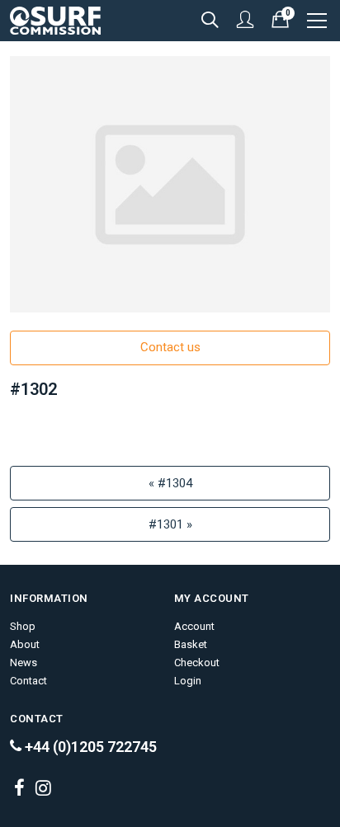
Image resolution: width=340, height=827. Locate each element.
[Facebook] (19, 789)
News (23, 662)
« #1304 (170, 483)
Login (187, 680)
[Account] (247, 20)
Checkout (197, 662)
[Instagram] (43, 789)
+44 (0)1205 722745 (89, 746)
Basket (190, 644)
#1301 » (170, 524)
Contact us (170, 347)
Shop (22, 626)
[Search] (212, 20)
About (25, 644)
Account (194, 626)
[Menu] (318, 20)
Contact (28, 680)
